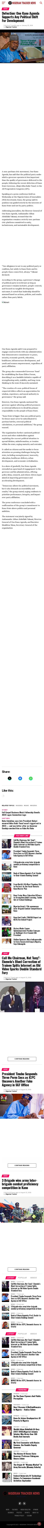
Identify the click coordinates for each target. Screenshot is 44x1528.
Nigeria (34, 805)
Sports (27, 1512)
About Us (35, 1512)
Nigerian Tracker (11, 27)
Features (15, 1509)
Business (11, 1512)
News (7, 1509)
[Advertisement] (22, 95)
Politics (19, 1512)
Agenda (20, 805)
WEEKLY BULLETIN (25, 1509)
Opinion (35, 1509)
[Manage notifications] (39, 1524)
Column (29, 1516)
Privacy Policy (19, 1516)
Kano (27, 805)
